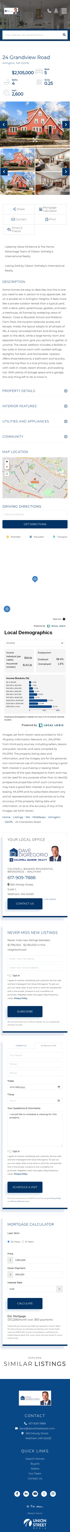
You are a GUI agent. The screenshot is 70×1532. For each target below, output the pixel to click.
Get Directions (35, 524)
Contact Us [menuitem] (35, 1478)
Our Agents (50, 899)
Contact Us (25, 903)
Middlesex (39, 817)
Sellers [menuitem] (35, 1468)
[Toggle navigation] (64, 11)
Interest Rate (14, 1282)
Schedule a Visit (48, 1046)
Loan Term (13, 1233)
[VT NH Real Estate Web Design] (35, 1524)
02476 (9, 822)
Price (10, 1253)
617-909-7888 (49, 11)
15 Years (29, 1241)
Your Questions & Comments (23, 1108)
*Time (10, 1094)
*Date (10, 1081)
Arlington (54, 817)
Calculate (25, 1303)
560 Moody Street (38, 1436)
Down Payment (16, 1268)
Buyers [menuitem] (35, 1463)
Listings (18, 817)
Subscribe (25, 1011)
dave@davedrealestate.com (37, 1428)
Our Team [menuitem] (35, 1473)
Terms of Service (17, 1201)
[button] (64, 35)
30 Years (15, 1241)
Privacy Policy (20, 998)
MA (28, 817)
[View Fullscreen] (6, 473)
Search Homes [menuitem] (35, 1458)
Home (6, 817)
